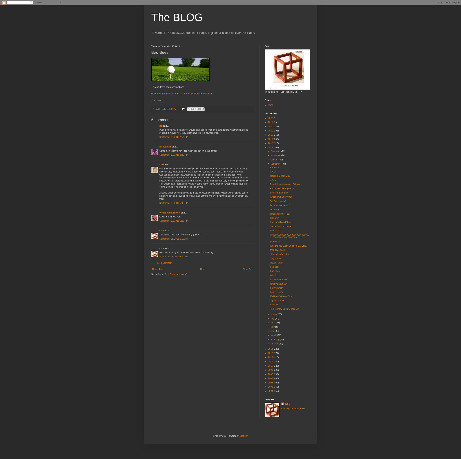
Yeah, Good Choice (279, 254)
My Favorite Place (279, 279)
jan (160, 126)
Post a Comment (164, 263)
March (273, 335)
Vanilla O (274, 304)
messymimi (165, 147)
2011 (271, 361)
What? (273, 275)
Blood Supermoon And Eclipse (285, 184)
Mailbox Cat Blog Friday (282, 296)
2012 (271, 357)
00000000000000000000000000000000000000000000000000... (289, 236)
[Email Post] (183, 109)
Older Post (248, 269)
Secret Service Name (280, 226)
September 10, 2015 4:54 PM (173, 137)
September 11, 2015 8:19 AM (173, 239)
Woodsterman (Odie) (169, 213)
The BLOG (177, 17)
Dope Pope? (276, 209)
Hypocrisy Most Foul (280, 214)
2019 (271, 130)
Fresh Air (274, 218)
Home (203, 269)
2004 (271, 391)
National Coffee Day (280, 176)
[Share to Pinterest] (203, 109)
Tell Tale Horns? (278, 201)
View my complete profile (293, 408)
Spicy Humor (276, 288)
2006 (271, 382)
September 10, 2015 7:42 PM (173, 203)
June (273, 322)
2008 (271, 374)
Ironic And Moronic (279, 193)
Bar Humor (275, 167)
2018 (271, 135)
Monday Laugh (277, 250)
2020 (271, 126)
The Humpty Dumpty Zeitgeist (284, 309)
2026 (271, 118)
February (275, 339)
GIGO (273, 172)
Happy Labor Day (278, 284)
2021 (271, 122)
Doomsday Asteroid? (280, 205)
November (275, 155)
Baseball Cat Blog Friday (282, 188)
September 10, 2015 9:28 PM (173, 221)
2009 (271, 370)
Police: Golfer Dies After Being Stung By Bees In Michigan (181, 93)
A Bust (273, 180)
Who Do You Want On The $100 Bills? (288, 246)
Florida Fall (275, 241)
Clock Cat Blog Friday (280, 222)
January (274, 343)
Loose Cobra (276, 292)
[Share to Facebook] (199, 109)
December (275, 151)
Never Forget (276, 263)
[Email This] (189, 109)
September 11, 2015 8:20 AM (173, 256)
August (274, 314)
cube (161, 230)
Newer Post (158, 269)
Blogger (243, 436)
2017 (271, 139)
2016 (271, 143)
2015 (271, 147)
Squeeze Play (277, 300)
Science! (274, 267)
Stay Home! (275, 258)
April (273, 331)
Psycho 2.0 (275, 230)
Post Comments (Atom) (176, 274)
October (274, 159)
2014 (271, 349)
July (272, 318)
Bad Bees (275, 271)
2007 (271, 378)
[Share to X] (196, 109)
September (276, 164)
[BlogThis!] (192, 109)
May (272, 327)
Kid (161, 164)
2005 (271, 387)
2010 (271, 366)
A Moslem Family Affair (281, 197)
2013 (271, 353)
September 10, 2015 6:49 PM (173, 155)
